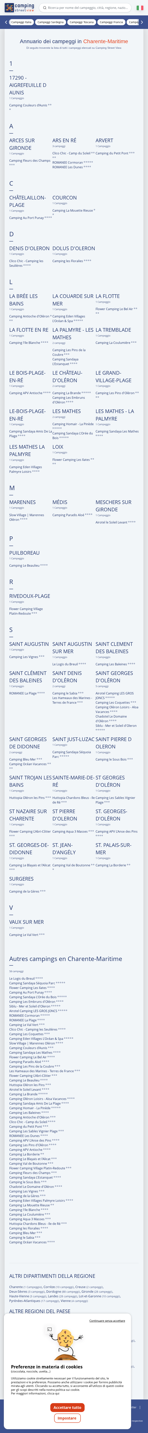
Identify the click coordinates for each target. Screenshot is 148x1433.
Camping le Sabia (65, 693)
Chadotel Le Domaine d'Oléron (111, 718)
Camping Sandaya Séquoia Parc (71, 754)
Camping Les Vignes (24, 657)
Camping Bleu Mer (23, 759)
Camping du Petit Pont (112, 153)
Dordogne (63, 1291)
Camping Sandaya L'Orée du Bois (72, 435)
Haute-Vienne (27, 1296)
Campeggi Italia (21, 22)
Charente (25, 1287)
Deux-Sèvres (27, 1291)
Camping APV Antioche (26, 393)
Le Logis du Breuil (65, 664)
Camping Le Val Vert (24, 935)
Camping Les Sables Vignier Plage (115, 800)
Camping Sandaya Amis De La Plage (30, 433)
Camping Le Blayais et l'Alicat (29, 865)
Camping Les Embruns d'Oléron (68, 399)
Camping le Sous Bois (111, 759)
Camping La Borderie (111, 865)
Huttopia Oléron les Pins (27, 798)
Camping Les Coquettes (113, 702)
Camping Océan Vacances (28, 764)
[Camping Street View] (19, 7)
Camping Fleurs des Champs (29, 160)
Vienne (74, 1301)
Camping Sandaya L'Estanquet (65, 361)
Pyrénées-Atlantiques (34, 1301)
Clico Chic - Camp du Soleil (71, 153)
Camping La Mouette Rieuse (73, 210)
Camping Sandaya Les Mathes (117, 431)
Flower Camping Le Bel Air (115, 309)
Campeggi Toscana (82, 22)
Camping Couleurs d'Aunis (28, 105)
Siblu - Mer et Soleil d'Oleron (116, 726)
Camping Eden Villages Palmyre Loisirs (25, 469)
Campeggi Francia (111, 22)
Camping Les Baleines (112, 664)
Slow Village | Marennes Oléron (26, 517)
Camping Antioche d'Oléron (29, 316)
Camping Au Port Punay (27, 218)
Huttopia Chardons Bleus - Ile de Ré (73, 800)
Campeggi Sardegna (51, 22)
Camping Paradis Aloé (68, 515)
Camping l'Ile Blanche (25, 343)
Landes (62, 1296)
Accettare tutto (67, 1407)
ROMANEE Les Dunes (68, 167)
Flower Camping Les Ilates (71, 460)
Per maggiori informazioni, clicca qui (35, 1393)
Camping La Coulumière (113, 343)
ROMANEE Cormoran (68, 162)
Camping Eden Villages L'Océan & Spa (68, 318)
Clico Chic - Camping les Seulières (26, 263)
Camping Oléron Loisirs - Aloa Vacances (117, 709)
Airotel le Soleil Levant (112, 522)
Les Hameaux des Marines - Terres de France (72, 700)
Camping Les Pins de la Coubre (69, 352)
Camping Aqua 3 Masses (70, 831)
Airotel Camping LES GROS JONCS (115, 695)
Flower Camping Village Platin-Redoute (26, 611)
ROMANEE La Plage (23, 693)
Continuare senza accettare (107, 1321)
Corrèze (59, 1287)
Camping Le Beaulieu (24, 565)
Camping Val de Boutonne (71, 865)
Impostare (67, 1418)
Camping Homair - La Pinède (73, 424)
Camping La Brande (67, 393)
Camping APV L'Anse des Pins (117, 831)
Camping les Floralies (68, 261)
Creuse (89, 1287)
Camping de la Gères (24, 891)
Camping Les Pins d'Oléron (115, 393)
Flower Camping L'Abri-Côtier (30, 831)
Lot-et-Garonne (99, 1296)
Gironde (97, 1291)
